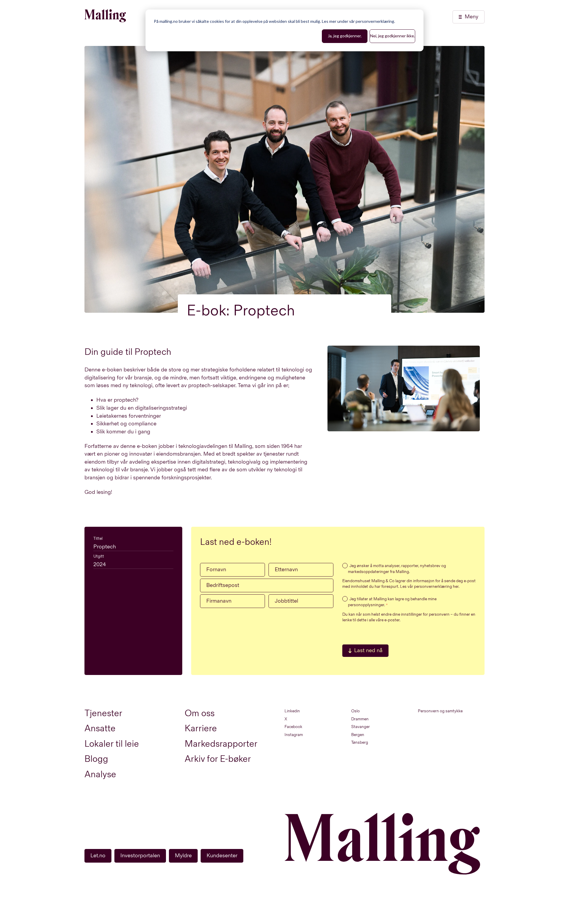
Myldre (183, 855)
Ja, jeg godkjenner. (345, 35)
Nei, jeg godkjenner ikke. (392, 35)
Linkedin (292, 711)
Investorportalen (140, 855)
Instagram (293, 734)
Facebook (293, 726)
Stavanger (360, 726)
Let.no (98, 855)
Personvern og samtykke (440, 711)
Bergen (357, 734)
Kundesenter (222, 855)
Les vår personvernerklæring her (429, 586)
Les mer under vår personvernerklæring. (358, 21)
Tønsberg (359, 742)
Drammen (360, 719)
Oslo (355, 711)
